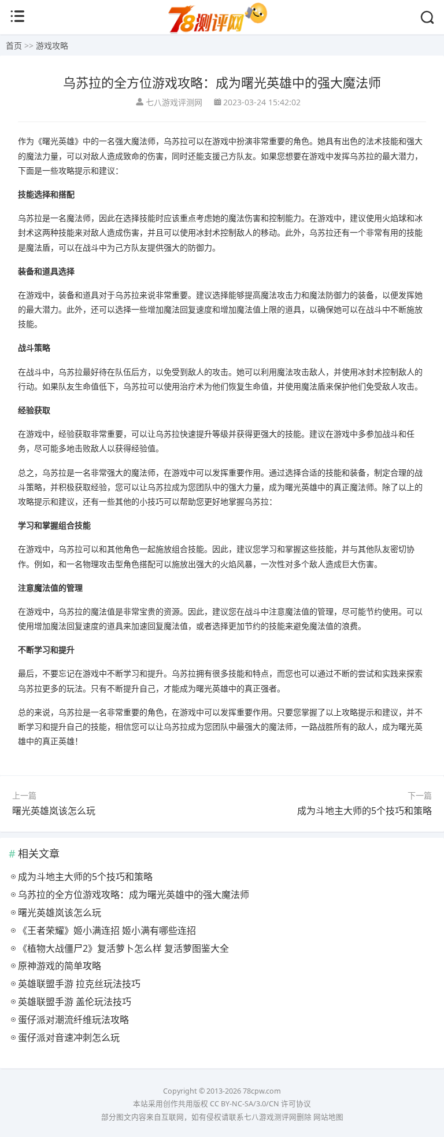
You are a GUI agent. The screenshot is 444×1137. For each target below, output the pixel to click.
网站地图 (328, 1117)
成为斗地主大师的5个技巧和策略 (364, 810)
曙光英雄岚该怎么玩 (53, 810)
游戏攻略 (52, 45)
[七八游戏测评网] (222, 32)
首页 (14, 45)
